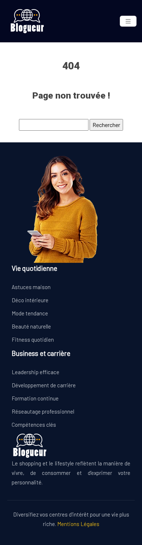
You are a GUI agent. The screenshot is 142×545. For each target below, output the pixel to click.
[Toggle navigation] (128, 21)
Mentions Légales (78, 524)
